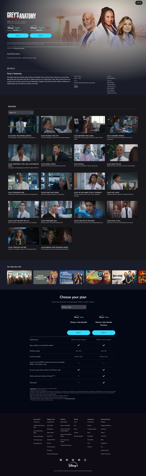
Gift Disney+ (49, 450)
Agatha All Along (105, 450)
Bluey (102, 439)
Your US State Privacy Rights (38, 431)
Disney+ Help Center (70, 398)
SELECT (18, 35)
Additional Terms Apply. (19, 48)
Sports (88, 432)
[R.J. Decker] (98, 277)
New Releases (50, 429)
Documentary (90, 439)
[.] (61, 460)
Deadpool (103, 422)
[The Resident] (19, 277)
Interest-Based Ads (38, 443)
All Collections (90, 422)
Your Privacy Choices (38, 439)
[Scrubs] (124, 277)
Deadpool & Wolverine (106, 425)
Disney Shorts (90, 436)
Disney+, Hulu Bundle (65, 425)
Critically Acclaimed (91, 429)
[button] (52, 419)
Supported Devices (51, 439)
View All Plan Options (13, 54)
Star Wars (76, 432)
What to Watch (50, 432)
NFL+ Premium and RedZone (65, 440)
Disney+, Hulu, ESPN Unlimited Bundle (65, 430)
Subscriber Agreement (38, 436)
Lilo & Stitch (103, 436)
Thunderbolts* (104, 443)
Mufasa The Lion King (105, 454)
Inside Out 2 (103, 429)
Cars (102, 446)
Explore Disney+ (50, 422)
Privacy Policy (36, 422)
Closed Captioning (51, 446)
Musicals (89, 425)
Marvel (75, 429)
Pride (88, 443)
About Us (49, 443)
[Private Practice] (72, 277)
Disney (75, 422)
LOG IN (139, 3)
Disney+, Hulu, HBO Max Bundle (66, 435)
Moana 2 (103, 432)
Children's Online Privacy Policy (39, 426)
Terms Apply (33, 388)
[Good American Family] (45, 277)
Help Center (49, 436)
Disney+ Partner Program (52, 454)
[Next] (142, 277)
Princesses (89, 446)
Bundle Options (64, 422)
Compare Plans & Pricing (66, 445)
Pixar (75, 425)
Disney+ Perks (50, 425)
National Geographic (78, 436)
